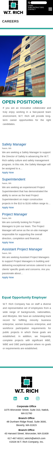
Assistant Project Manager (22, 249)
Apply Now (8, 172)
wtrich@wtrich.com (35, 438)
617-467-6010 (15, 438)
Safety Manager (14, 144)
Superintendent (13, 179)
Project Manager (14, 214)
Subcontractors (36, 7)
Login (30, 6)
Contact (32, 9)
